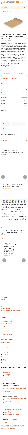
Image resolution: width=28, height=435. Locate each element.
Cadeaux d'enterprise (6, 321)
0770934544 (7, 390)
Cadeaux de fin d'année (7, 323)
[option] (14, 177)
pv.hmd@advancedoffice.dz (11, 414)
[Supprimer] (3, 70)
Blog (2, 306)
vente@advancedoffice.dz (11, 375)
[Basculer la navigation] (25, 2)
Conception (4, 326)
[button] (3, 177)
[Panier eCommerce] (22, 2)
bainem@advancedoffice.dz (12, 403)
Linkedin (5, 359)
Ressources (4, 328)
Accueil (3, 299)
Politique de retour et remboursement (10, 310)
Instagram (5, 363)
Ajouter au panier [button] (8, 74)
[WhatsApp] (18, 124)
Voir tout (3, 157)
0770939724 (7, 401)
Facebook (5, 354)
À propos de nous (5, 301)
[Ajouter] (10, 70)
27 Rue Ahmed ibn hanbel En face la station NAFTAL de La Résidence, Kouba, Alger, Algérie (14, 387)
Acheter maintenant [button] (20, 74)
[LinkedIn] (13, 124)
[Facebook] (3, 124)
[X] (8, 124)
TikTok (4, 360)
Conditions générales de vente (9, 304)
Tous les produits (6, 11)
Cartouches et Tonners (7, 337)
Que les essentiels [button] (12, 433)
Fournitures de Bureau (6, 348)
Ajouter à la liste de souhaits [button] (10, 78)
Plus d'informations (6, 115)
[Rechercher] (25, 7)
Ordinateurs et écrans (6, 334)
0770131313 (7, 374)
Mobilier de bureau (5, 342)
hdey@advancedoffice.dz (11, 391)
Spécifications (4, 83)
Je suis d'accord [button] (22, 433)
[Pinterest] (22, 124)
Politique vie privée (5, 308)
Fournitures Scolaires (6, 345)
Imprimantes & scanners (7, 339)
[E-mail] (3, 128)
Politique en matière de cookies (8, 428)
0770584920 (7, 412)
